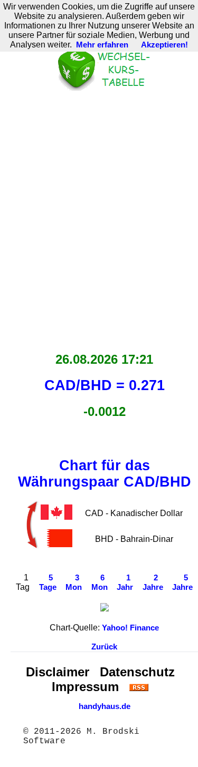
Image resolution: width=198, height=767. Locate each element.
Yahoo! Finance (130, 628)
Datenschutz (137, 672)
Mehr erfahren (102, 45)
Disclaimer (57, 672)
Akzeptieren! (164, 45)
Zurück (104, 647)
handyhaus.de (104, 706)
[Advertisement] (99, 218)
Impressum (85, 686)
